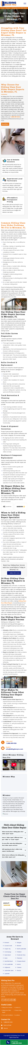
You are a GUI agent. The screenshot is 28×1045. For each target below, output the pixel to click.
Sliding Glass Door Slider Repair (19, 8)
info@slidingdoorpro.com (14, 749)
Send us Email (7, 1025)
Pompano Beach (21, 961)
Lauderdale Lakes (9, 970)
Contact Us (17, 1007)
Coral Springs (7, 952)
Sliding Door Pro (18, 1035)
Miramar (8, 8)
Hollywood (7, 967)
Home (2, 8)
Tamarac (19, 967)
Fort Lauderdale (8, 964)
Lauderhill (6, 973)
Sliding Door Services (7, 1007)
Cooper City (7, 948)
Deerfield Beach (8, 961)
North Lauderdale (21, 948)
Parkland (19, 952)
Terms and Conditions (7, 1015)
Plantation (19, 958)
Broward (6, 942)
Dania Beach (7, 955)
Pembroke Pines (21, 955)
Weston (19, 970)
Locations (17, 1015)
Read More (5, 124)
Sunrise (19, 964)
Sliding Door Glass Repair (6, 1011)
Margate (19, 942)
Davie (5, 958)
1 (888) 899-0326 (16, 1042)
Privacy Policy (18, 1010)
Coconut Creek (8, 945)
